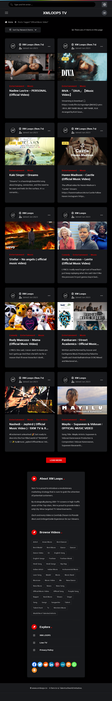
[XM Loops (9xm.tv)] (13, 46)
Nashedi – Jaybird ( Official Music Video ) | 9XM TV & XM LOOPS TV (29, 428)
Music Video (50, 580)
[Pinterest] (57, 664)
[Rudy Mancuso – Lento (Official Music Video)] (82, 235)
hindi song (37, 564)
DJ (49, 553)
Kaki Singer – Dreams (23, 175)
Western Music (60, 608)
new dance (71, 580)
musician (36, 580)
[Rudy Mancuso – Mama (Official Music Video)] (30, 316)
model (48, 575)
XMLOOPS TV (55, 13)
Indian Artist (38, 569)
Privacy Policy (46, 650)
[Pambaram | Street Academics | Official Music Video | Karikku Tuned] (82, 316)
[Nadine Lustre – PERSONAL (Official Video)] (30, 67)
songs (44, 602)
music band (69, 575)
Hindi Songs (51, 564)
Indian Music (53, 569)
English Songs (39, 558)
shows (59, 597)
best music (51, 548)
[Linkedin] (51, 664)
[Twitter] (40, 664)
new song (60, 586)
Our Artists (42, 419)
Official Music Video (41, 591)
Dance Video (38, 553)
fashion (52, 558)
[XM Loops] (13, 215)
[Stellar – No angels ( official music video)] (30, 235)
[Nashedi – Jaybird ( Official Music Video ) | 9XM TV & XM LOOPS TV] (30, 400)
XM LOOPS (45, 635)
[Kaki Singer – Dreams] (30, 151)
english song (59, 553)
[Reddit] (45, 664)
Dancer (73, 548)
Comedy (66, 255)
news (49, 586)
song (35, 602)
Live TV (43, 642)
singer (69, 597)
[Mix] (68, 664)
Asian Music (47, 542)
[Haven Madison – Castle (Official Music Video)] (82, 151)
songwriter (55, 602)
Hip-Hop (63, 564)
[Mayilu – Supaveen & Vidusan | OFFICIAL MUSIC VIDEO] (82, 400)
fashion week (66, 558)
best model (37, 548)
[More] (34, 670)
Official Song (59, 591)
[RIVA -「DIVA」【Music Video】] (82, 67)
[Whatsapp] (74, 664)
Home (10, 22)
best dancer (62, 542)
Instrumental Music (70, 569)
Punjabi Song (73, 591)
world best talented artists (44, 613)
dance (62, 548)
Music (30, 86)
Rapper (36, 597)
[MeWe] (62, 664)
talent (67, 602)
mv (60, 580)
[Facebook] (34, 664)
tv (48, 608)
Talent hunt (38, 608)
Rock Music (47, 597)
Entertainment (16, 86)
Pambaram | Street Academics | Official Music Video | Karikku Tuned (79, 344)
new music (37, 586)
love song (37, 575)
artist (35, 542)
